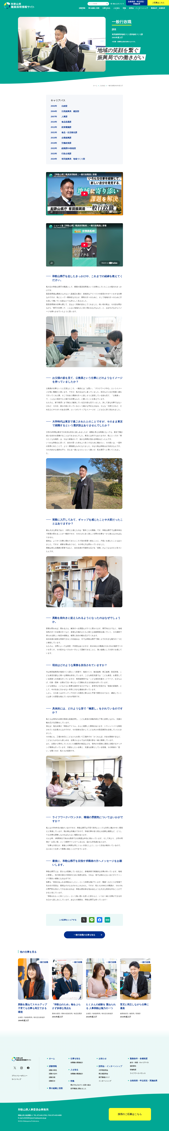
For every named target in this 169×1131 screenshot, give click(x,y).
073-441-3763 (42, 1115)
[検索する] (107, 3)
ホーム (95, 85)
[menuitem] (82, 8)
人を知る (102, 85)
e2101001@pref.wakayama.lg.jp (34, 1118)
